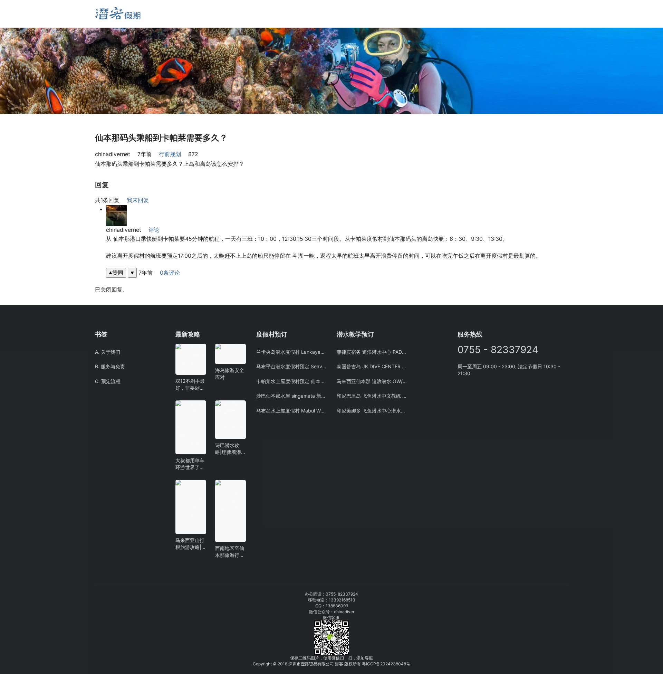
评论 (154, 229)
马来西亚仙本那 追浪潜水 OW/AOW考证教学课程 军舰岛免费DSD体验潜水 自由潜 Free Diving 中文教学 (372, 381)
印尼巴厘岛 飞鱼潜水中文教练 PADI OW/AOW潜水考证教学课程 (372, 396)
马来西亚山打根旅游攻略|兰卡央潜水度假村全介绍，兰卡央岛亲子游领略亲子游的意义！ (189, 544)
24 (388, 663)
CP (373, 663)
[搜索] (178, 13)
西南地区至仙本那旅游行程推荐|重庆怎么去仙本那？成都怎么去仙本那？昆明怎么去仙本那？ (229, 552)
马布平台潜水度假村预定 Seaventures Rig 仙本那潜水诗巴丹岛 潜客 (291, 366)
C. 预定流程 (108, 381)
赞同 (117, 272)
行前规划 (170, 154)
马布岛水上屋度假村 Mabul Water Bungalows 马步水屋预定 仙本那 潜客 (291, 411)
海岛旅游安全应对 (229, 373)
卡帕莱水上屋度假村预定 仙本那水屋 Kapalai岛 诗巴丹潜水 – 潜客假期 (291, 381)
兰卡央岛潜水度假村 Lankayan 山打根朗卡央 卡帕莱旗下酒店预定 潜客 (291, 352)
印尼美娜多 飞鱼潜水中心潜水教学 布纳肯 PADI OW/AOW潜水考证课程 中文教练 (372, 411)
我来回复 (138, 200)
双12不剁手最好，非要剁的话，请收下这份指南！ (190, 384)
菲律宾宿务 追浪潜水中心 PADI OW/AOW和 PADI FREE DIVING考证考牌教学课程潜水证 (372, 352)
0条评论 (170, 272)
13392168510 (342, 599)
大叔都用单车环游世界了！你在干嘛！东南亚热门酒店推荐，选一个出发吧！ (189, 464)
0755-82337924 (342, 594)
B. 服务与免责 (110, 366)
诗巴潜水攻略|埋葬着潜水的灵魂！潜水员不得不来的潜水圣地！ (229, 449)
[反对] (132, 273)
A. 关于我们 (107, 352)
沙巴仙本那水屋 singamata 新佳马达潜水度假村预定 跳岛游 (291, 396)
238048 (398, 663)
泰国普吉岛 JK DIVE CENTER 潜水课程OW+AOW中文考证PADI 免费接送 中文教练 (372, 366)
